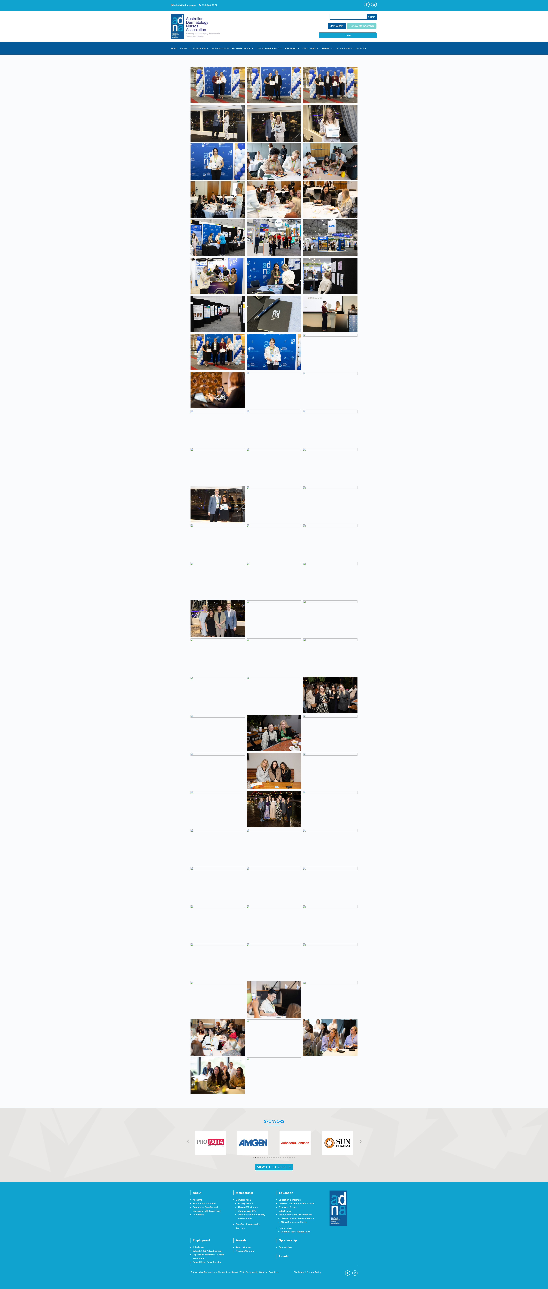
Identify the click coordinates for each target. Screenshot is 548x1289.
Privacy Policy (314, 1272)
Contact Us (198, 1214)
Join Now (240, 1228)
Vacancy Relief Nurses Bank (295, 1231)
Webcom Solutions (268, 1272)
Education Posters (288, 1207)
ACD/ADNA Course (241, 48)
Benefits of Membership (248, 1224)
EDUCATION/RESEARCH (268, 48)
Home (174, 48)
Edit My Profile (245, 1203)
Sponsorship (343, 48)
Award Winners (243, 1247)
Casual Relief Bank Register (207, 1262)
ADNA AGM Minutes (248, 1207)
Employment (309, 48)
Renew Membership (362, 25)
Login (348, 35)
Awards (326, 48)
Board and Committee (204, 1203)
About (183, 48)
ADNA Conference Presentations (297, 1218)
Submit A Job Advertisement (207, 1251)
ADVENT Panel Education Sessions (296, 1203)
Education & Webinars (290, 1199)
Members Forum (220, 48)
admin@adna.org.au (183, 5)
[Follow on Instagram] (374, 4)
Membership (199, 48)
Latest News (285, 1211)
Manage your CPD (247, 1211)
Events (360, 48)
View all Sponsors (272, 1167)
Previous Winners (245, 1251)
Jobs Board (199, 1247)
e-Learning (291, 48)
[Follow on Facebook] (367, 4)
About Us (197, 1199)
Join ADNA (336, 25)
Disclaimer (299, 1272)
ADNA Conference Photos (294, 1222)
